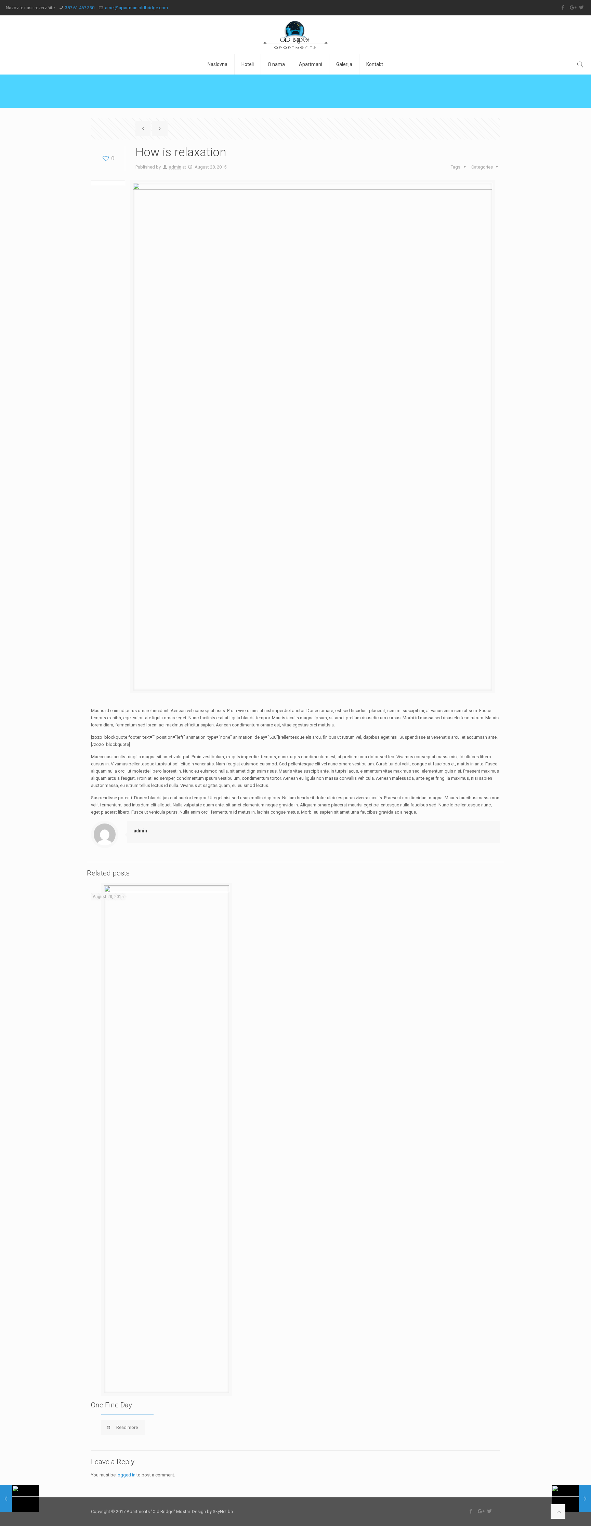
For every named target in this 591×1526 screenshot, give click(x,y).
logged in (126, 1474)
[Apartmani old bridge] (295, 34)
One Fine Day (111, 1405)
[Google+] (572, 7)
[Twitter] (581, 7)
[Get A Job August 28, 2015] (571, 1498)
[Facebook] (563, 7)
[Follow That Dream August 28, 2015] (19, 1498)
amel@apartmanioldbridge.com (136, 7)
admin (175, 167)
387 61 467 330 (79, 7)
